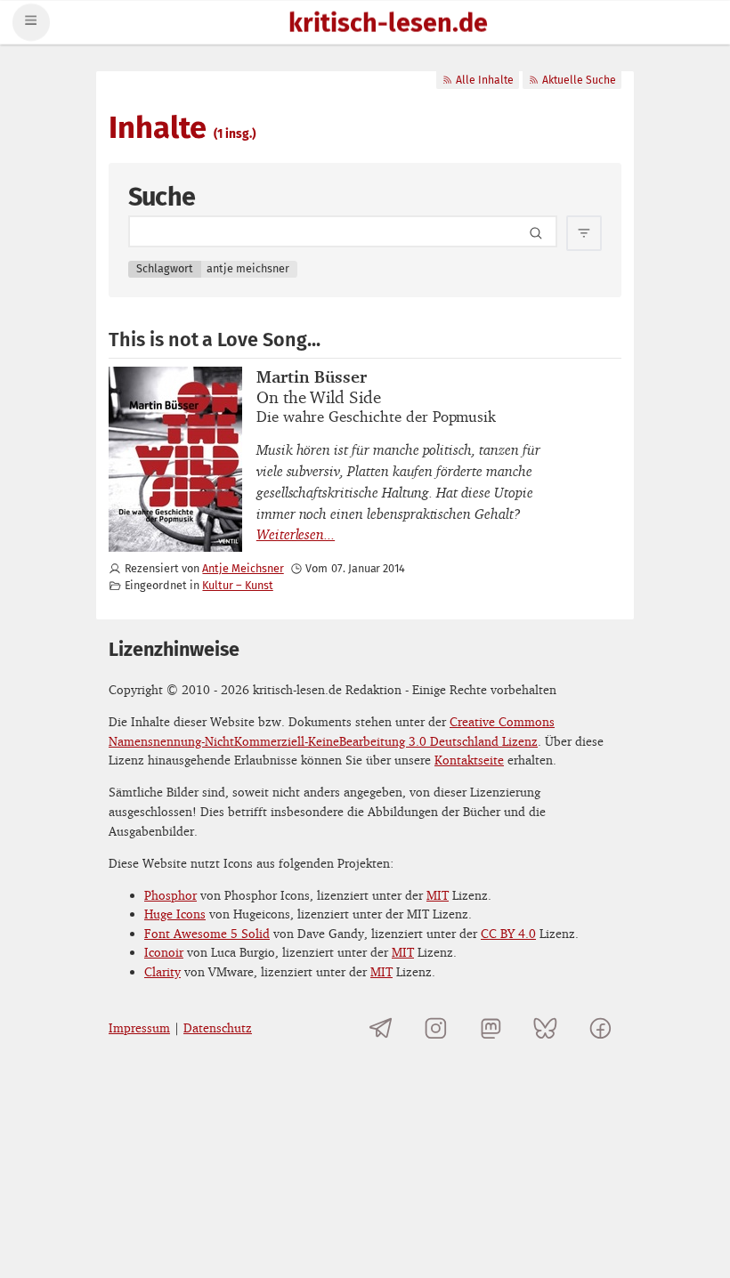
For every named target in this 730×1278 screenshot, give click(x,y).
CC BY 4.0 (508, 933)
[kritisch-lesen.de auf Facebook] (600, 1027)
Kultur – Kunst (237, 585)
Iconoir (163, 951)
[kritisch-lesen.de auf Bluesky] (545, 1027)
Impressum (139, 1027)
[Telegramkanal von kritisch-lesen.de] (381, 1027)
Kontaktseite (469, 759)
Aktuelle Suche (579, 80)
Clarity (162, 971)
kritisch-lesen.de (388, 24)
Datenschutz (217, 1027)
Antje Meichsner (242, 568)
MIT (437, 894)
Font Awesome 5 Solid (207, 933)
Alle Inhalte (485, 80)
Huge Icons (175, 913)
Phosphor (170, 894)
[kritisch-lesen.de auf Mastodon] (491, 1027)
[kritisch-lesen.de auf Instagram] (436, 1027)
